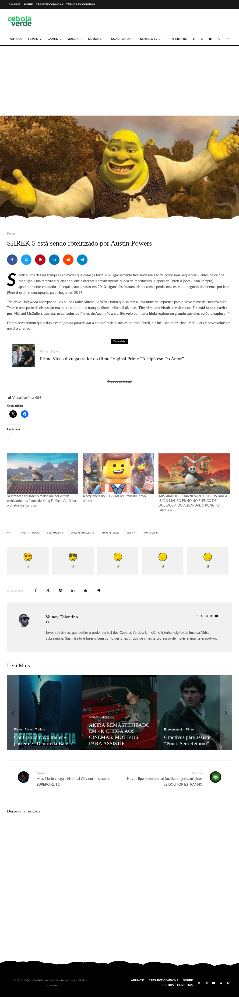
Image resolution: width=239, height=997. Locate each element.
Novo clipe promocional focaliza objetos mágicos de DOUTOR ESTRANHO (165, 779)
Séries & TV (148, 39)
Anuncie (14, 4)
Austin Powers (31, 533)
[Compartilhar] (12, 259)
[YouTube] (210, 39)
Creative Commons (49, 4)
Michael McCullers (83, 533)
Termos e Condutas (80, 4)
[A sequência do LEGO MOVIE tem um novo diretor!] (118, 473)
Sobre (28, 4)
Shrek (131, 533)
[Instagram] (202, 39)
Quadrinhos (120, 39)
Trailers (55, 351)
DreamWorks (56, 533)
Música (73, 39)
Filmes (33, 39)
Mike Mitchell (111, 533)
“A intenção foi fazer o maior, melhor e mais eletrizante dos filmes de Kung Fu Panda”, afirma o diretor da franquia (41, 501)
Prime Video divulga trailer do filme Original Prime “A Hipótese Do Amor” (112, 358)
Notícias (95, 39)
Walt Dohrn (151, 533)
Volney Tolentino (62, 616)
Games (53, 39)
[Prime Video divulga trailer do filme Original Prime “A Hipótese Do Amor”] (137, 712)
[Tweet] (26, 259)
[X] (194, 39)
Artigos (16, 39)
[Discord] (221, 983)
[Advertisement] (119, 80)
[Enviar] (68, 259)
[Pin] (40, 259)
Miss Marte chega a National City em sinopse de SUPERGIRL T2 (73, 779)
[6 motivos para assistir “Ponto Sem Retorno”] (62, 712)
